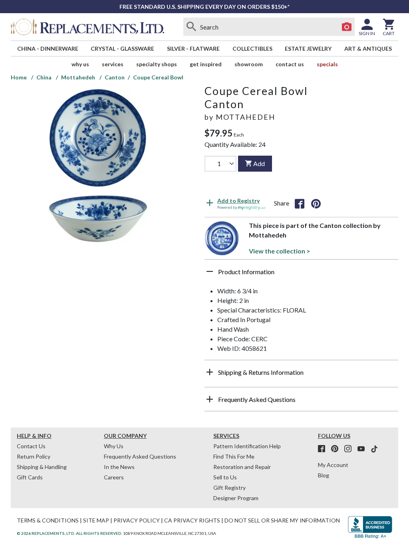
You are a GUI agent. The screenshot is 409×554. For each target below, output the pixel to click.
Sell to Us (225, 477)
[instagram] (350, 449)
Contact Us (290, 64)
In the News (119, 466)
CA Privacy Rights (192, 520)
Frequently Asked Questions (140, 456)
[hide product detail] (209, 271)
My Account (333, 464)
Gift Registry (229, 487)
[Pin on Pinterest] (316, 203)
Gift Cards (30, 477)
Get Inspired (206, 64)
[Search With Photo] (347, 27)
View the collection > (279, 251)
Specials (327, 64)
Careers (114, 477)
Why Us (113, 446)
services (112, 64)
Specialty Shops (156, 64)
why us (80, 64)
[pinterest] (337, 449)
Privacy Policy (136, 520)
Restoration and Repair (242, 466)
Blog (323, 475)
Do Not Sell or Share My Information (282, 520)
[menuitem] (48, 48)
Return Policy (33, 456)
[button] (301, 274)
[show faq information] (209, 399)
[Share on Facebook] (299, 203)
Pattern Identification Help (247, 446)
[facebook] (324, 449)
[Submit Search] (191, 27)
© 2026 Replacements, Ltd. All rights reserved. (69, 533)
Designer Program (235, 498)
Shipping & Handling (42, 466)
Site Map (96, 520)
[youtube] (363, 449)
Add (259, 163)
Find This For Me (233, 456)
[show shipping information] (209, 372)
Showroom (248, 64)
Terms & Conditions (48, 520)
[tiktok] (374, 449)
